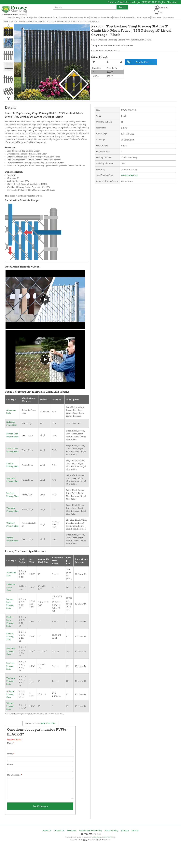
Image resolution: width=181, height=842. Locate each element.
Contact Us (59, 830)
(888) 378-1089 (48, 723)
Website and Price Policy (90, 830)
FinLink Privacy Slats (9, 636)
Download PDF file (129, 175)
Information (168, 17)
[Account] (156, 7)
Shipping (125, 830)
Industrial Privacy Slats (10, 651)
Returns (135, 830)
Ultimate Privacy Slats (10, 694)
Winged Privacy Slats (9, 706)
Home (6, 21)
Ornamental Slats (48, 17)
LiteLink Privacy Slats (10, 666)
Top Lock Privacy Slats (10, 681)
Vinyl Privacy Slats (16, 17)
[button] (8, 98)
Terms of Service (107, 837)
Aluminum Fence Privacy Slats (74, 17)
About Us (46, 830)
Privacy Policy (111, 830)
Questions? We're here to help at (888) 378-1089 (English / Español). (143, 2)
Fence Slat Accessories (124, 17)
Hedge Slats (33, 17)
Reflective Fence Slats (101, 17)
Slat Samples (143, 17)
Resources (156, 17)
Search (122, 7)
